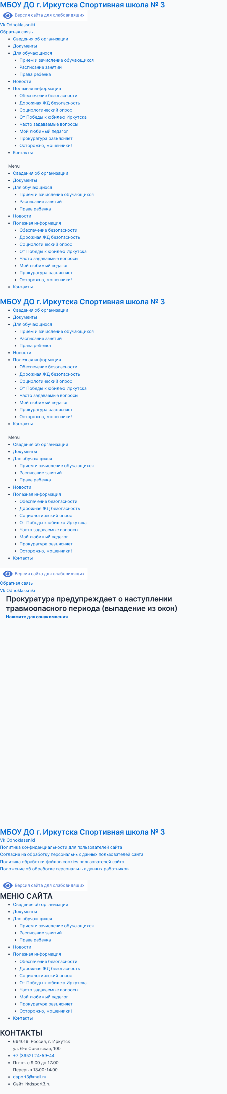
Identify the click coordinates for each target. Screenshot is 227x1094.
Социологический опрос (46, 110)
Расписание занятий (41, 67)
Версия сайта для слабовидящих (49, 15)
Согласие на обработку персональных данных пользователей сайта (71, 854)
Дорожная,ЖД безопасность (50, 103)
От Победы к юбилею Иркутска (53, 117)
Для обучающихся (32, 53)
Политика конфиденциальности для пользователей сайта (61, 847)
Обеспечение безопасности (48, 95)
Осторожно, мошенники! (46, 145)
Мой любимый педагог (44, 131)
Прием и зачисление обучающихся (57, 60)
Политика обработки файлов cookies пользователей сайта (62, 861)
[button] (113, 166)
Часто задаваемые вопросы (49, 124)
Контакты (23, 152)
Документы (25, 46)
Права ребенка (35, 74)
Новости (22, 81)
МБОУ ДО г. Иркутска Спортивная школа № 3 (82, 4)
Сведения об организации (40, 39)
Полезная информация (37, 88)
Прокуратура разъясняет (46, 138)
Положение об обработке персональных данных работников (65, 868)
